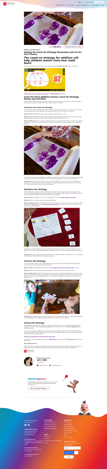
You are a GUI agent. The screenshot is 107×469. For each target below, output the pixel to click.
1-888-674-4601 (90, 2)
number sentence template (68, 197)
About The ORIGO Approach (38, 388)
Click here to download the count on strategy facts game (39, 336)
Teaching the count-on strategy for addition (36, 93)
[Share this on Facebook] (56, 47)
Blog (102, 5)
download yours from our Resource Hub (63, 267)
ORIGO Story (47, 436)
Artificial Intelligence (69, 426)
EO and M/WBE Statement (70, 430)
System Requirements (69, 428)
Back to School (68, 437)
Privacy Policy (67, 422)
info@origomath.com (56, 365)
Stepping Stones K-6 (49, 422)
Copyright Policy (68, 424)
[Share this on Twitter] (53, 47)
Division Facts (71, 339)
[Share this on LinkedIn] (58, 47)
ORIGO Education (55, 93)
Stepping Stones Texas (50, 426)
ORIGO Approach (60, 5)
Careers (46, 442)
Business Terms (68, 433)
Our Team (46, 438)
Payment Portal (28, 456)
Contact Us (99, 2)
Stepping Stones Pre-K (50, 424)
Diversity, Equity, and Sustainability (53, 440)
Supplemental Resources (82, 5)
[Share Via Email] (60, 47)
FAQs (65, 435)
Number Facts (53, 339)
